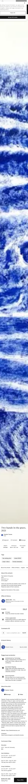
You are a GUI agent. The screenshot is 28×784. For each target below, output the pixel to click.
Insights (23, 567)
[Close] (24, 3)
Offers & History (16, 567)
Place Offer (20, 780)
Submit (24, 632)
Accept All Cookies (12, 17)
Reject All (12, 12)
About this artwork (5, 567)
